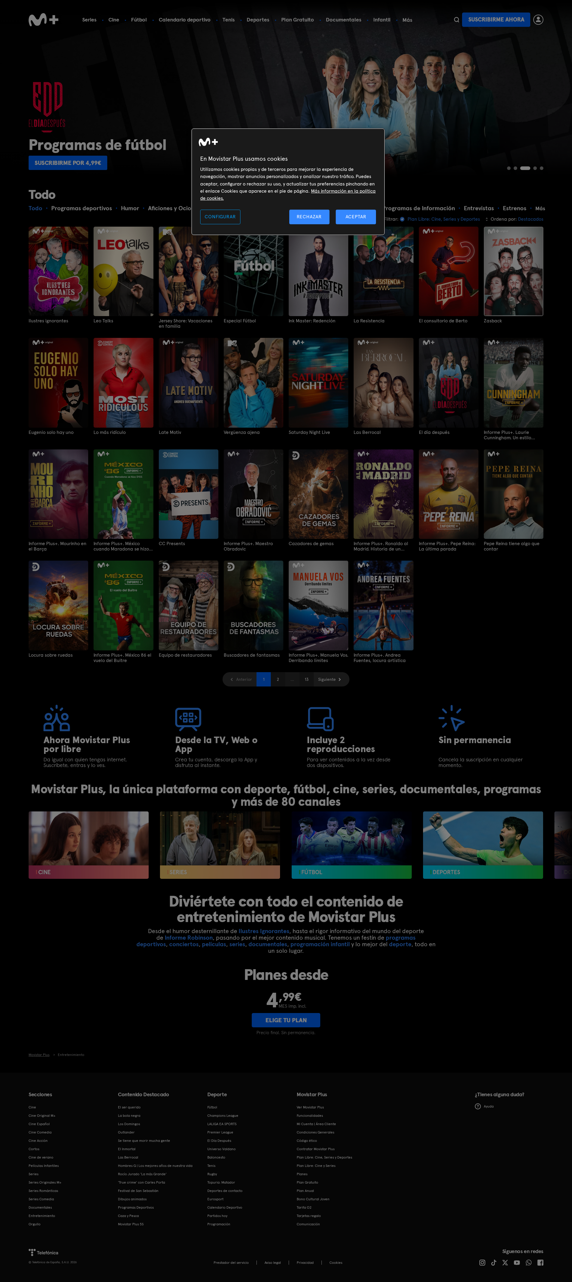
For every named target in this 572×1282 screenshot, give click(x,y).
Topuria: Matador (221, 1182)
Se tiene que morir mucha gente (144, 1141)
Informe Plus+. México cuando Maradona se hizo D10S (121, 546)
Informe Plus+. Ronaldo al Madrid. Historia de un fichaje (381, 546)
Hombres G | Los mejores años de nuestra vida (155, 1166)
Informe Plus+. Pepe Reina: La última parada (447, 546)
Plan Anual (305, 1191)
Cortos (34, 1149)
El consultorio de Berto (443, 321)
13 (307, 679)
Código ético (307, 1141)
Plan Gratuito (297, 19)
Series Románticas (43, 1191)
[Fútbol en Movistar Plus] (352, 845)
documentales (267, 944)
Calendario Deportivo (224, 1207)
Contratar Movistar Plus (316, 1149)
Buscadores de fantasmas (252, 655)
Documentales (343, 19)
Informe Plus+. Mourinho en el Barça (57, 546)
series (237, 944)
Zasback (493, 321)
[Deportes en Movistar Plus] (483, 845)
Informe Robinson (189, 937)
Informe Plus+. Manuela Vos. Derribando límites (318, 657)
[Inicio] (43, 19)
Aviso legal (273, 1263)
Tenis (229, 19)
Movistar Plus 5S (131, 1224)
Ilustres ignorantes (48, 321)
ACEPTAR (356, 216)
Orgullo (35, 1224)
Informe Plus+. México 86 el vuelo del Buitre (122, 657)
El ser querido (129, 1107)
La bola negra (129, 1116)
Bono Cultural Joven (313, 1199)
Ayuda (489, 1106)
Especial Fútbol (240, 321)
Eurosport (215, 1199)
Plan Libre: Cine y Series (316, 1166)
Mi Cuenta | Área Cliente (316, 1124)
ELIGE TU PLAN (286, 1020)
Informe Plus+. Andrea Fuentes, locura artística (380, 657)
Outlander (126, 1132)
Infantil (382, 19)
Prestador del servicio (231, 1263)
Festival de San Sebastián (138, 1191)
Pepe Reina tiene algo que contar (512, 546)
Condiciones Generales (315, 1132)
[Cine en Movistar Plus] (89, 845)
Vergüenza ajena (242, 432)
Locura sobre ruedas (51, 655)
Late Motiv (170, 432)
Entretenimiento (42, 1216)
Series (89, 19)
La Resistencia (369, 321)
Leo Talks (103, 321)
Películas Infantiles (44, 1166)
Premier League (220, 1132)
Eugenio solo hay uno (51, 432)
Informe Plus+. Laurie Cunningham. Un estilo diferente (507, 435)
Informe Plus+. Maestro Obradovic (248, 546)
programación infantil (320, 944)
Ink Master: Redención (312, 321)
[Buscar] (456, 19)
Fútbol (139, 19)
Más (407, 20)
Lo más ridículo (110, 432)
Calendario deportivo (185, 19)
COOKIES (335, 1263)
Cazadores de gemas (311, 543)
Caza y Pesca (128, 1216)
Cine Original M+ (42, 1116)
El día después (434, 432)
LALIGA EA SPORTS (222, 1124)
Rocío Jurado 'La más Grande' (142, 1174)
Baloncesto (216, 1157)
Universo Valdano (221, 1149)
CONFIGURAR (220, 216)
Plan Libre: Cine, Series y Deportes (324, 1157)
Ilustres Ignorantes (264, 931)
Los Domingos (129, 1124)
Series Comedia (41, 1199)
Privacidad (305, 1263)
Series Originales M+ (45, 1182)
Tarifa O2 (304, 1207)
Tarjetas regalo (309, 1216)
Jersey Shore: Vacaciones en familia (185, 323)
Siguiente (327, 679)
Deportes (258, 19)
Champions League (222, 1116)
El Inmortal (127, 1149)
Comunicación (308, 1224)
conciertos (184, 944)
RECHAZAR (309, 216)
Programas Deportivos (136, 1207)
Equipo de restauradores (185, 655)
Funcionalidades (310, 1116)
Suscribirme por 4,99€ (68, 162)
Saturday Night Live (309, 432)
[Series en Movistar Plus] (220, 845)
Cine (113, 19)
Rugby (212, 1174)
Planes (302, 1174)
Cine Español (39, 1124)
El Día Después (219, 1141)
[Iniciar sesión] (538, 20)
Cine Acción (38, 1141)
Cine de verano (41, 1157)
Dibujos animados (132, 1199)
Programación (218, 1224)
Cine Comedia (40, 1132)
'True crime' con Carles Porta (141, 1182)
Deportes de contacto (225, 1191)
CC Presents (172, 543)
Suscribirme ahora (496, 19)
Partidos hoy (217, 1216)
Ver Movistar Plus (310, 1107)
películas (214, 944)
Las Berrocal (367, 432)
